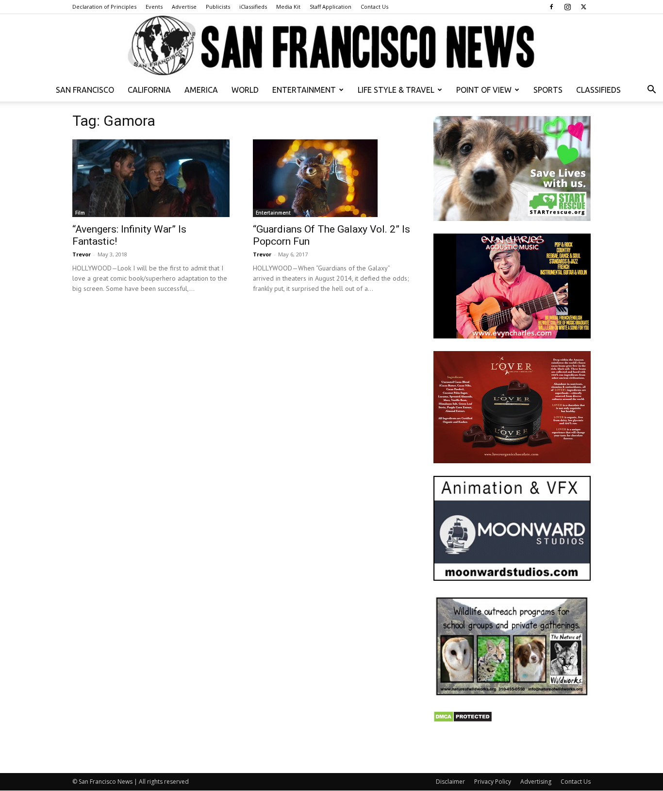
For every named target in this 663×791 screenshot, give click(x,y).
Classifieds (598, 89)
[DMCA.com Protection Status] (462, 719)
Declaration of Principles (104, 6)
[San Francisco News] (331, 46)
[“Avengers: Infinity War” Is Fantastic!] (151, 178)
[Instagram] (567, 7)
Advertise (184, 6)
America (201, 89)
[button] (651, 90)
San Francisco (85, 89)
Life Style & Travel (396, 89)
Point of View (484, 89)
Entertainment (304, 89)
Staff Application (330, 6)
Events (154, 6)
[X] (583, 7)
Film (80, 212)
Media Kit (288, 6)
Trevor (81, 254)
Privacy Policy (492, 781)
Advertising (535, 781)
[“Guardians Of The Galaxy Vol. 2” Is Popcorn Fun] (331, 178)
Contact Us (374, 6)
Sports (548, 89)
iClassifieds (253, 6)
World (245, 89)
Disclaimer (450, 781)
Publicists (218, 6)
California (149, 89)
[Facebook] (551, 7)
